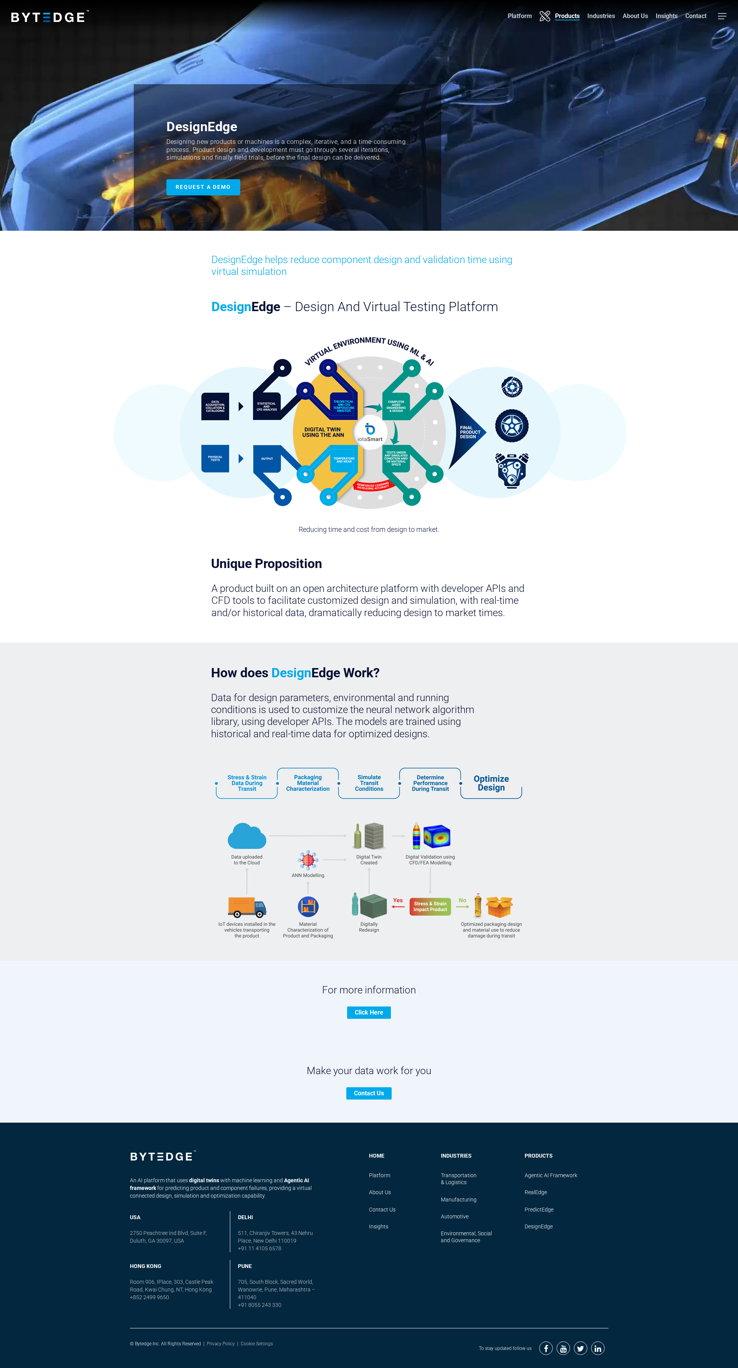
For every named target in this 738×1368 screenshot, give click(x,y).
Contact (695, 16)
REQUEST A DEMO (203, 187)
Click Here (369, 1012)
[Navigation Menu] (722, 16)
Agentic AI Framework (551, 1175)
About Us (635, 16)
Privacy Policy (221, 1343)
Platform (520, 16)
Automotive (455, 1216)
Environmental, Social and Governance (466, 1236)
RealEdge (536, 1192)
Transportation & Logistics (459, 1178)
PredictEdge (539, 1209)
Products (567, 16)
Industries (601, 16)
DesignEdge (539, 1226)
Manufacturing (459, 1199)
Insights (667, 16)
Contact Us (369, 1093)
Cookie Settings (257, 1343)
